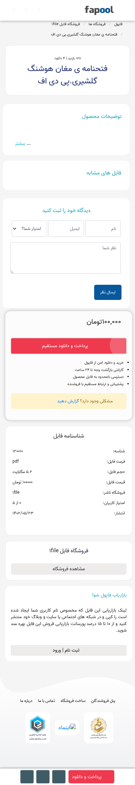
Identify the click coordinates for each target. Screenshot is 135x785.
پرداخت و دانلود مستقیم (65, 346)
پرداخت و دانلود (87, 777)
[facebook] (42, 765)
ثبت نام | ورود (67, 650)
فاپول (118, 24)
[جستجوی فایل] (42, 10)
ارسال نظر (108, 292)
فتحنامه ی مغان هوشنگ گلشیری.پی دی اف (84, 34)
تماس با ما (46, 701)
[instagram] (67, 765)
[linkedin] (93, 765)
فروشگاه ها (97, 24)
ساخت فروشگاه (73, 701)
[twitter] (80, 765)
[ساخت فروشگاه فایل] (30, 10)
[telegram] (55, 765)
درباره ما (26, 701)
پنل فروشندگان (103, 701)
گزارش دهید (68, 401)
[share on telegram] (59, 524)
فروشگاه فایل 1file (66, 24)
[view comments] (77, 524)
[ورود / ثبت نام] (17, 10)
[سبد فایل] (8, 10)
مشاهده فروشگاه (69, 569)
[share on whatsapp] (68, 524)
